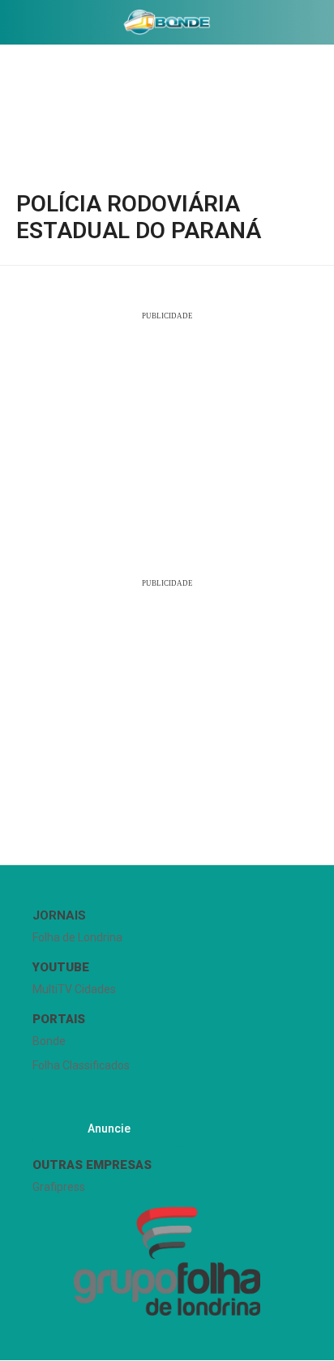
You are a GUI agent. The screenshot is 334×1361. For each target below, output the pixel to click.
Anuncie (109, 1128)
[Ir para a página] (167, 22)
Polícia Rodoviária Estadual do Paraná (138, 217)
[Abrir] (12, 25)
